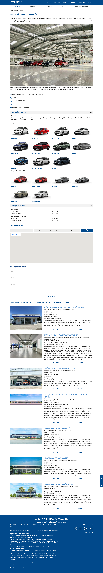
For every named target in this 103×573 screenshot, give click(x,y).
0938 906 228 (51, 311)
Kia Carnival (55, 168)
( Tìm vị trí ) (13, 559)
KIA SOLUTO (35, 138)
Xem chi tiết (56, 329)
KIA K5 (74, 153)
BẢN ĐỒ (50, 6)
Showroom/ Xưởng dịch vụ (81, 6)
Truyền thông (72, 2)
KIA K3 (74, 138)
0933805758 (54, 314)
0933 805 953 (51, 488)
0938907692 (55, 313)
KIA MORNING (15, 138)
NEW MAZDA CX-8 (36, 201)
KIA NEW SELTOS (36, 153)
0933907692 (55, 374)
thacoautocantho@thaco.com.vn (21, 567)
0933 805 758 (51, 339)
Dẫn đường (80, 329)
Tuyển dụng (82, 2)
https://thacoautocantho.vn (22, 565)
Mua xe (64, 2)
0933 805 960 (55, 341)
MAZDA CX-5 (14, 201)
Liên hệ (89, 2)
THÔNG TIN (17, 6)
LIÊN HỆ (62, 6)
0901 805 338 (55, 434)
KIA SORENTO (15, 168)
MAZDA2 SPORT (36, 186)
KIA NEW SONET (56, 138)
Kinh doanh (57, 2)
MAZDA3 (54, 186)
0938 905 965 (55, 490)
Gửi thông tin (51, 296)
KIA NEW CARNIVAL (37, 168)
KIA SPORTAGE (56, 153)
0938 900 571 (55, 402)
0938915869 (51, 372)
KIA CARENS (14, 153)
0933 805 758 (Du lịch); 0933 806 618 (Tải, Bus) (25, 562)
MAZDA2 (13, 186)
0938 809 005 (51, 432)
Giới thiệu (49, 2)
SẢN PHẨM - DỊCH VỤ (34, 6)
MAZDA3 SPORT (76, 186)
